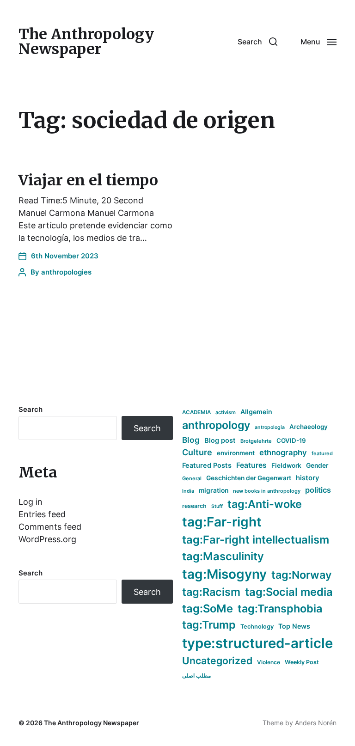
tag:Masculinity (223, 556)
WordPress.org (47, 539)
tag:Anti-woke (264, 504)
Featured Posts (207, 465)
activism (225, 412)
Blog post (220, 440)
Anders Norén (316, 723)
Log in (30, 502)
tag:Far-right (222, 522)
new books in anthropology (266, 491)
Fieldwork (286, 465)
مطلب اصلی (196, 675)
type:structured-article (257, 643)
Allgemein (256, 412)
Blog (191, 440)
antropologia (270, 427)
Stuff (217, 506)
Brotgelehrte (256, 441)
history (307, 478)
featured (322, 453)
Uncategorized (217, 660)
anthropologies (66, 272)
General (192, 478)
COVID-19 (291, 440)
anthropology (216, 425)
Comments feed (49, 527)
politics (318, 490)
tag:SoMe (207, 608)
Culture (197, 452)
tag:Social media (289, 592)
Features (251, 465)
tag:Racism (211, 592)
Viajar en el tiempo (88, 180)
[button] (257, 41)
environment (236, 453)
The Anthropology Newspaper (86, 41)
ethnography (283, 452)
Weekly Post (302, 662)
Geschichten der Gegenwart (248, 478)
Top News (294, 626)
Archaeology (308, 426)
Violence (268, 662)
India (188, 491)
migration (213, 490)
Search (30, 409)
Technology (257, 626)
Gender (317, 465)
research (194, 505)
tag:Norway (301, 574)
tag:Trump (209, 624)
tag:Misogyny (224, 574)
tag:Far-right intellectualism (255, 539)
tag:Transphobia (280, 608)
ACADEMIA (196, 412)
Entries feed (42, 514)
